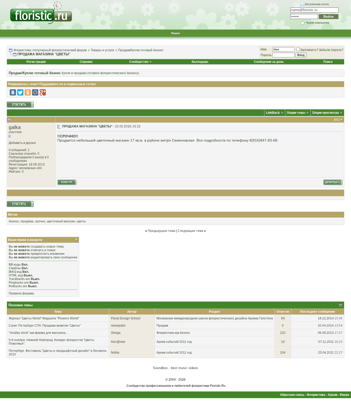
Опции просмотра (325, 113)
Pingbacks (16, 282)
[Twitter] (20, 92)
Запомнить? (309, 50)
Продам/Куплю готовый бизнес (140, 50)
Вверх (344, 395)
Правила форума (21, 293)
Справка (86, 62)
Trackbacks (17, 279)
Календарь (200, 62)
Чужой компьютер (317, 22)
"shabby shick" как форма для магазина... (38, 333)
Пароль (266, 55)
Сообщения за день (269, 62)
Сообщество (138, 62)
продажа (27, 221)
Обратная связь (292, 395)
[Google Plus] (43, 92)
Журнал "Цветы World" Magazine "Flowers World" (44, 318)
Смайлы (15, 268)
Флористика (316, 395)
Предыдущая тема (161, 231)
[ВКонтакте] (13, 92)
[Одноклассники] (28, 92)
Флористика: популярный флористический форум (50, 50)
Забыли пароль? (331, 50)
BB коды (15, 264)
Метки (12, 214)
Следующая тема (190, 231)
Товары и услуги (102, 50)
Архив (332, 395)
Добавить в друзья (22, 143)
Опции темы (296, 113)
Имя (264, 49)
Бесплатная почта (317, 4)
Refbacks (15, 286)
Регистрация (36, 62)
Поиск (175, 33)
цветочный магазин (61, 221)
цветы (81, 221)
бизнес (14, 221)
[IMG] (12, 272)
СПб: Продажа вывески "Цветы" (57, 325)
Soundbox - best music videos (175, 368)
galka (15, 127)
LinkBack (273, 113)
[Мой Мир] (35, 92)
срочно (40, 221)
